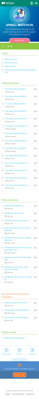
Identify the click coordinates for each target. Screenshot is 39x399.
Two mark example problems (15, 104)
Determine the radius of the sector (16, 220)
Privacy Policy (30, 394)
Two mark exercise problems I (16, 111)
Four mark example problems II (16, 141)
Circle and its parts (10, 59)
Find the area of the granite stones (16, 317)
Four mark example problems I (16, 133)
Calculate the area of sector (14, 213)
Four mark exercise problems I (16, 148)
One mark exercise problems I (16, 89)
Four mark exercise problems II (16, 155)
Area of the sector (10, 63)
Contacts (7, 394)
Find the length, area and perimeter (16, 310)
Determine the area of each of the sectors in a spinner (16, 268)
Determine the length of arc (14, 206)
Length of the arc (10, 66)
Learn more (19, 40)
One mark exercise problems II (16, 96)
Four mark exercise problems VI (16, 185)
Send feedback (19, 361)
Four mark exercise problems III (16, 163)
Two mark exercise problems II (16, 118)
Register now (19, 375)
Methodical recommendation (14, 338)
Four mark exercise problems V (16, 178)
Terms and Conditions (18, 394)
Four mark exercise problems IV (16, 170)
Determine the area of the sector (15, 303)
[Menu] (36, 3)
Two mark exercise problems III (16, 126)
